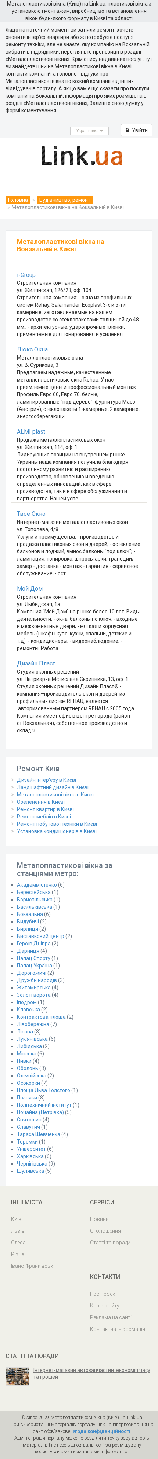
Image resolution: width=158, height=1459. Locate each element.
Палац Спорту (33, 958)
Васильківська (34, 907)
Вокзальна (30, 914)
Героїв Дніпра (34, 943)
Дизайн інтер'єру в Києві (46, 780)
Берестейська (34, 892)
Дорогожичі (31, 973)
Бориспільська (35, 899)
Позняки (27, 1098)
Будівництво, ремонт (64, 200)
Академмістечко (37, 885)
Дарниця (28, 951)
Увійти (139, 130)
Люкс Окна (32, 349)
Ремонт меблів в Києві (44, 817)
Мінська (26, 1054)
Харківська (30, 1156)
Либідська (29, 1046)
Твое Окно (31, 513)
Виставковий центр (40, 936)
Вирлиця (27, 929)
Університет (31, 1149)
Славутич (28, 1127)
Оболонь (27, 1068)
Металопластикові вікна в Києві (55, 795)
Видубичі (28, 921)
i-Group (26, 274)
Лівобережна (33, 1024)
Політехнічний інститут (44, 1105)
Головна (18, 200)
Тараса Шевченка (38, 1134)
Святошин (29, 1120)
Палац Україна (34, 966)
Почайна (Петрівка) (40, 1112)
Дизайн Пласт (36, 663)
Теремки (27, 1142)
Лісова (25, 1032)
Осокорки (28, 1083)
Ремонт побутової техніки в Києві (57, 824)
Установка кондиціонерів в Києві (57, 831)
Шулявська (30, 1171)
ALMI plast (31, 431)
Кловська (28, 1010)
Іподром (27, 1002)
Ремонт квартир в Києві (45, 809)
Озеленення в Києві (41, 802)
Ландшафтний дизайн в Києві (53, 787)
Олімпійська (31, 1076)
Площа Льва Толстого (43, 1090)
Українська (88, 130)
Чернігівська (32, 1164)
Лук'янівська (32, 1039)
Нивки (24, 1061)
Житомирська (34, 988)
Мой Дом (30, 588)
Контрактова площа (41, 1017)
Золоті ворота (34, 995)
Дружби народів (37, 980)
